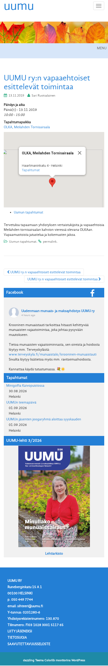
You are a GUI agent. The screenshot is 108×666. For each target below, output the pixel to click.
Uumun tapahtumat (28, 212)
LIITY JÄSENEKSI (20, 631)
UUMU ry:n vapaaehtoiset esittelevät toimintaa (45, 272)
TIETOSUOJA (17, 637)
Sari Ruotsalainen (43, 95)
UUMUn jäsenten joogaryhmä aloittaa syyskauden (43, 419)
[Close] (80, 153)
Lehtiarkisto (54, 553)
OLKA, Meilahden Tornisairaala (27, 127)
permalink (50, 241)
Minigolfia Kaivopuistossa (25, 385)
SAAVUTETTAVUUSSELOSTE (29, 644)
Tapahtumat (31, 170)
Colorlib (49, 660)
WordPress (78, 660)
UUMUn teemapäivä (21, 402)
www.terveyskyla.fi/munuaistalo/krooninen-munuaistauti (52, 354)
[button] (52, 182)
